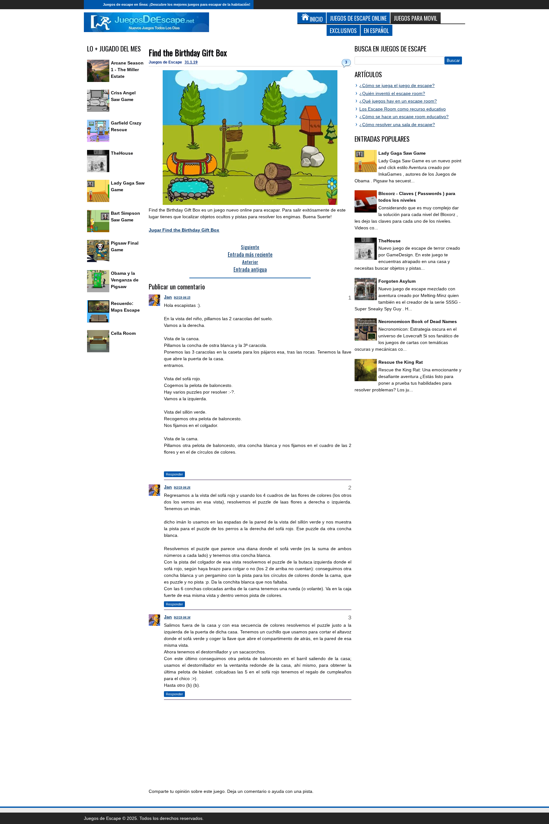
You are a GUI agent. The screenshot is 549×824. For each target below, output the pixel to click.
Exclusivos (343, 30)
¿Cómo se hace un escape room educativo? (404, 116)
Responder (174, 474)
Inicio (92, 4)
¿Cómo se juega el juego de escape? (397, 85)
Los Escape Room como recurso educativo (402, 108)
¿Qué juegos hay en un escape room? (398, 101)
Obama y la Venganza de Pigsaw (125, 280)
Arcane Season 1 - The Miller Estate (127, 69)
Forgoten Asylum (397, 281)
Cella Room (123, 333)
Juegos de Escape (166, 62)
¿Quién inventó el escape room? (392, 93)
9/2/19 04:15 (182, 297)
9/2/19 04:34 (182, 617)
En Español (376, 30)
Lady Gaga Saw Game (402, 153)
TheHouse (122, 153)
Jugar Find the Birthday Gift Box (184, 230)
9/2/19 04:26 (182, 487)
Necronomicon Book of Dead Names (417, 321)
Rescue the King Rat (400, 362)
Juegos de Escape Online (358, 18)
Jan (168, 297)
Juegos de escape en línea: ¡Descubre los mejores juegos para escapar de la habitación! (176, 4)
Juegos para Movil (415, 18)
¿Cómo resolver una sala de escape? (397, 124)
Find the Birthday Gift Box (188, 52)
